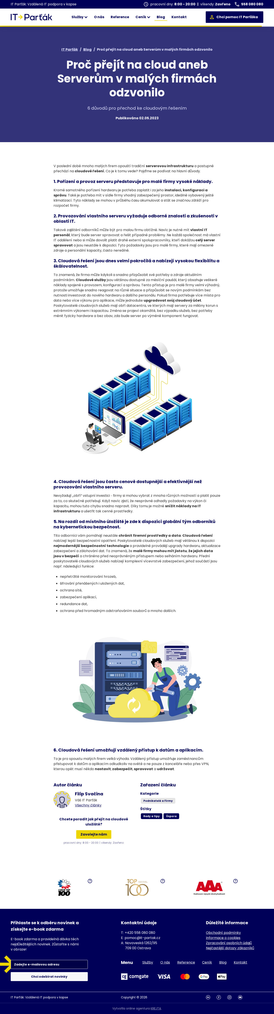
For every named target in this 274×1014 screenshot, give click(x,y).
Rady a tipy (151, 816)
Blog (161, 17)
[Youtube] (243, 997)
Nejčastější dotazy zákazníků (230, 948)
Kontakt (179, 17)
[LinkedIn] (211, 997)
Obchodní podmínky (223, 932)
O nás (99, 17)
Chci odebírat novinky (49, 976)
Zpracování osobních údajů (229, 942)
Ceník (141, 17)
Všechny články (88, 805)
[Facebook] (222, 997)
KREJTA (156, 1008)
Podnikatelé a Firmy (158, 801)
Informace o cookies (223, 937)
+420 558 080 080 (140, 932)
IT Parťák (69, 49)
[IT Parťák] (31, 17)
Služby (77, 17)
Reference (120, 17)
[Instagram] (232, 997)
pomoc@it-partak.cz (142, 937)
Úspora (171, 816)
